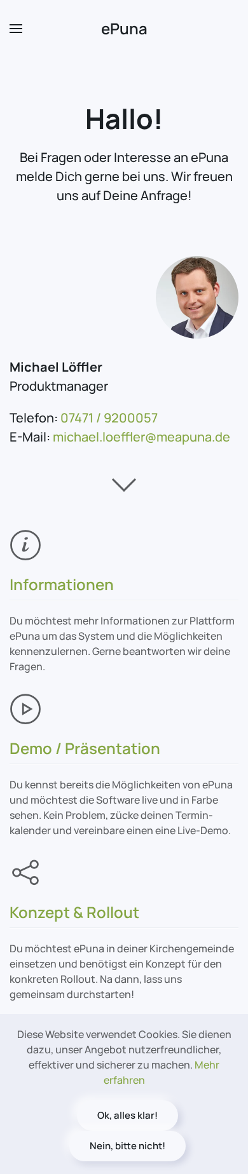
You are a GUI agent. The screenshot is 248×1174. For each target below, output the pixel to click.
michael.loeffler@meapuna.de (141, 436)
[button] (16, 28)
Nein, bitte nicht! (127, 1145)
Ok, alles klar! (127, 1115)
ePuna (124, 28)
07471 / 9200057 (109, 417)
